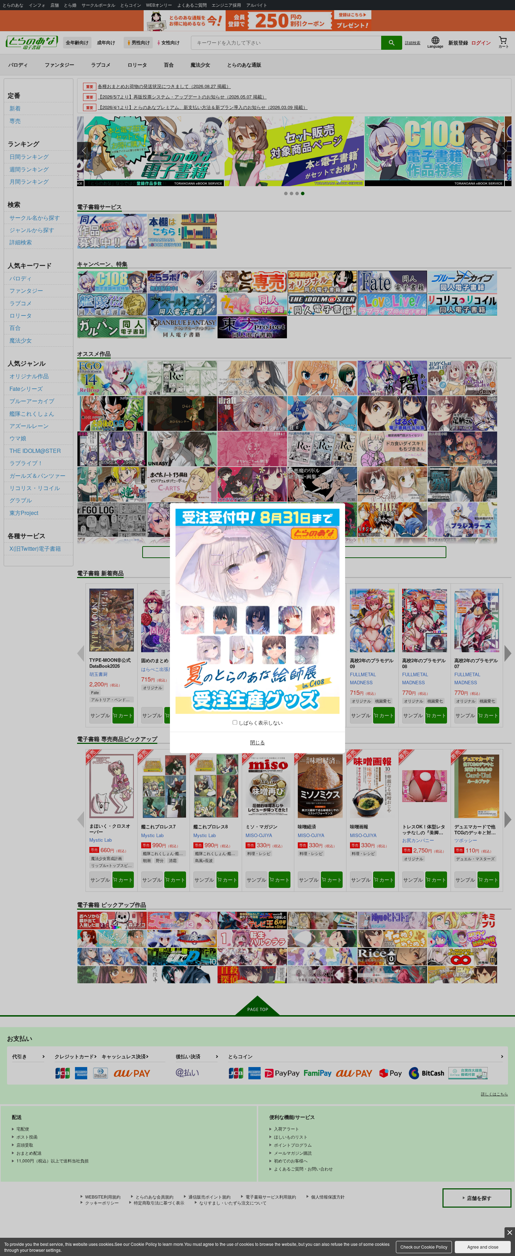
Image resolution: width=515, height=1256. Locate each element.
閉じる (257, 742)
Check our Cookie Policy (423, 1247)
